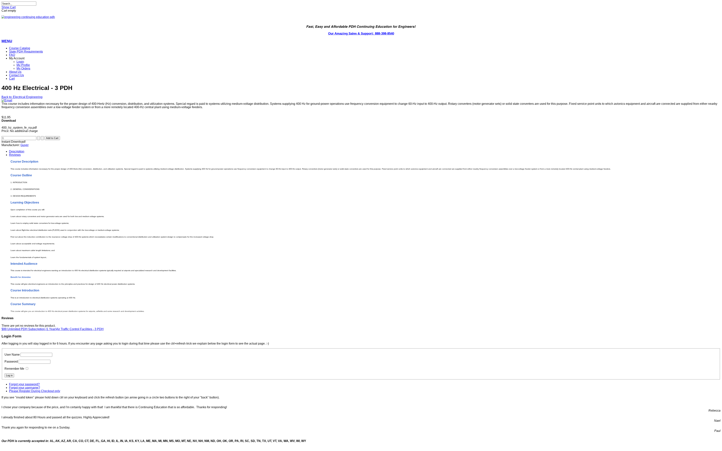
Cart (12, 78)
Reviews (15, 154)
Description (16, 151)
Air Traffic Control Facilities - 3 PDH (80, 329)
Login (20, 61)
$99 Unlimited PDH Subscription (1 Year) (29, 329)
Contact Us (16, 75)
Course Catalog (19, 48)
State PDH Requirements (26, 51)
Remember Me (14, 368)
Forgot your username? (24, 387)
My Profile (23, 65)
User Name (12, 354)
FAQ (12, 55)
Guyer (24, 145)
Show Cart (9, 7)
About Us (15, 71)
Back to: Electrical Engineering (22, 97)
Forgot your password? (24, 384)
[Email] (7, 100)
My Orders (23, 68)
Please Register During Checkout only (34, 391)
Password (11, 361)
